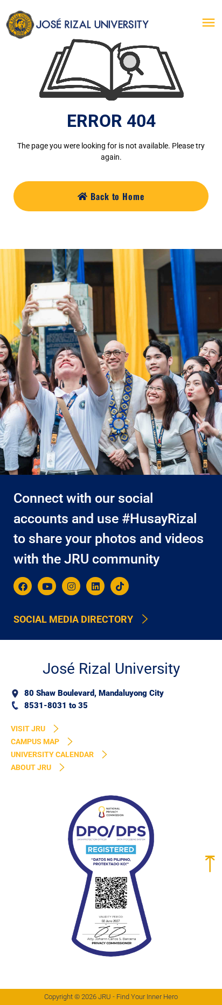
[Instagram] (71, 586)
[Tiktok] (119, 586)
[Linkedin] (95, 586)
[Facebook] (22, 586)
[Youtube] (47, 586)
